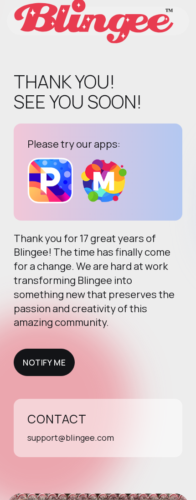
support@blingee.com (70, 437)
